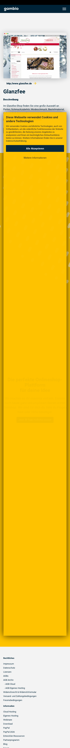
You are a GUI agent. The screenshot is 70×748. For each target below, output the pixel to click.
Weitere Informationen (35, 157)
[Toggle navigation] (64, 9)
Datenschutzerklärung (16, 141)
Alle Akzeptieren (35, 148)
